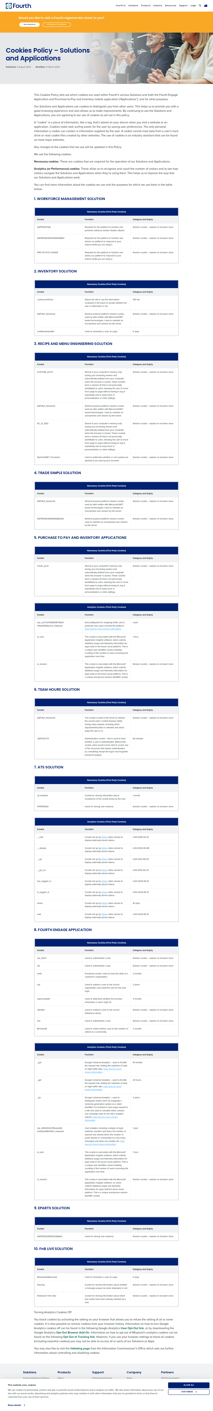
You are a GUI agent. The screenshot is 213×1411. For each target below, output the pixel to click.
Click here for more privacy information (103, 628)
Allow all (189, 1385)
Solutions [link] (133, 6)
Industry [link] (157, 6)
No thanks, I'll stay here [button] (56, 24)
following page (80, 1348)
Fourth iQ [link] (120, 6)
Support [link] (183, 6)
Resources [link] (170, 6)
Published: (11, 67)
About (129, 1378)
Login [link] (193, 6)
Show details (14, 1405)
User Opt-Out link (132, 1328)
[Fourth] (19, 6)
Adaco (61, 1378)
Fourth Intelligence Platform (36, 1378)
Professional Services (102, 1378)
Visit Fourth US (29, 24)
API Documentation (170, 1378)
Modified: (40, 67)
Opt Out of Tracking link (79, 1337)
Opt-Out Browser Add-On (72, 1332)
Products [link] (146, 6)
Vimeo (104, 837)
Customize (187, 1392)
